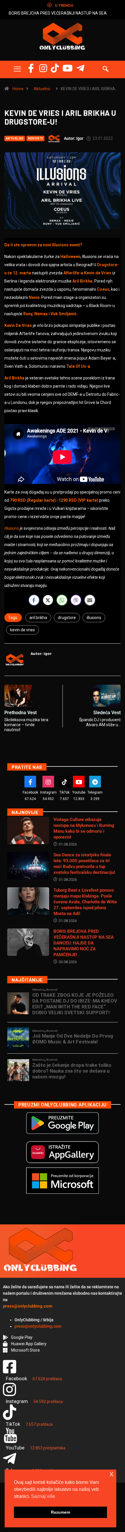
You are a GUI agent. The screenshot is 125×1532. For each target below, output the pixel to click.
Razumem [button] (60, 1512)
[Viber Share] (75, 600)
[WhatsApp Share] (61, 600)
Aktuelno (42, 88)
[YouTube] (68, 68)
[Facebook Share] (34, 600)
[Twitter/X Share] (47, 600)
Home (18, 88)
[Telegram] (80, 68)
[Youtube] (79, 781)
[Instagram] (43, 68)
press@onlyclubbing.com (38, 1326)
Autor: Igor (73, 138)
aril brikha (38, 617)
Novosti (35, 138)
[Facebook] (30, 68)
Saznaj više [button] (43, 1496)
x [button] (111, 1474)
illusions (94, 617)
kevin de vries (22, 630)
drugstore (67, 617)
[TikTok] (64, 781)
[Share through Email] (89, 600)
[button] (17, 69)
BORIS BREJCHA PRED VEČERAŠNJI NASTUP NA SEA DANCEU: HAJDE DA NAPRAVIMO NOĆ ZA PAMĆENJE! (83, 943)
